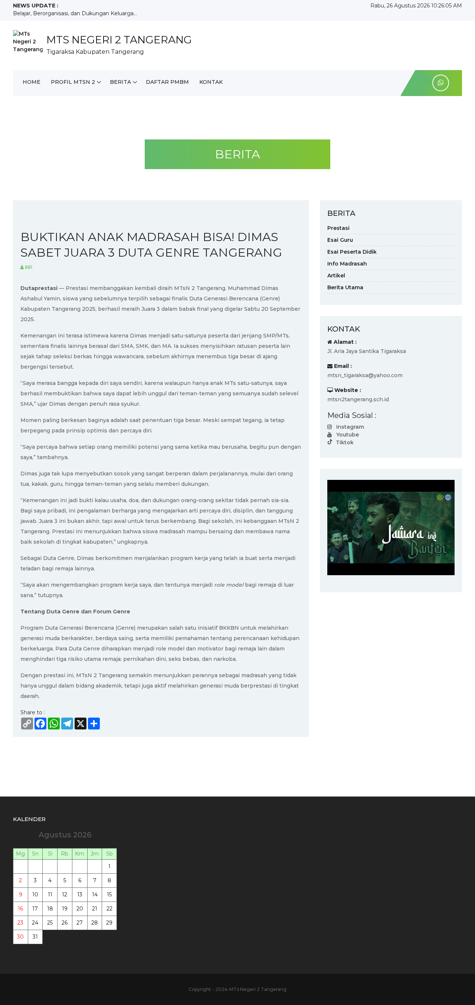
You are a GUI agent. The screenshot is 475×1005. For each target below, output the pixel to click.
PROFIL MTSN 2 (73, 82)
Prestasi (338, 228)
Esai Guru (340, 240)
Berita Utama (345, 287)
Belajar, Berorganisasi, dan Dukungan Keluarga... (75, 13)
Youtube (347, 434)
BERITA (120, 82)
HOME (31, 82)
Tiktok (345, 442)
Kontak (211, 82)
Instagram (350, 427)
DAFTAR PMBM (167, 82)
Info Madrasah (347, 263)
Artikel (336, 275)
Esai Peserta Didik (352, 251)
